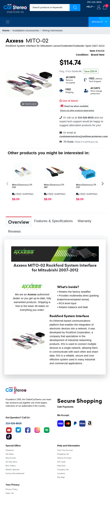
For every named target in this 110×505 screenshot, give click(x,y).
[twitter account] (18, 430)
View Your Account (65, 450)
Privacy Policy (12, 489)
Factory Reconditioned (15, 473)
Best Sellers (11, 466)
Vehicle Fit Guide (64, 458)
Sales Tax (10, 493)
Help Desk (61, 466)
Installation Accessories (25, 30)
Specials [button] (97, 21)
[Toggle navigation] (8, 22)
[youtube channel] (9, 430)
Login (99, 7)
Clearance (10, 450)
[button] (7, 183)
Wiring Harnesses (52, 30)
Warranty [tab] (84, 221)
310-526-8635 (94, 2)
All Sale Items (11, 462)
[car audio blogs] (46, 430)
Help (90, 6)
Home (5, 30)
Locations (61, 473)
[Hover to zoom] (29, 83)
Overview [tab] (18, 222)
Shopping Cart (63, 454)
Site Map (61, 477)
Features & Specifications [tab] (53, 221)
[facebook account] (27, 430)
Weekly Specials (12, 469)
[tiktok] (9, 436)
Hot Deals (10, 454)
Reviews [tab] (14, 231)
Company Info (63, 469)
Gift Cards (61, 462)
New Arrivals (11, 458)
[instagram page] (37, 430)
